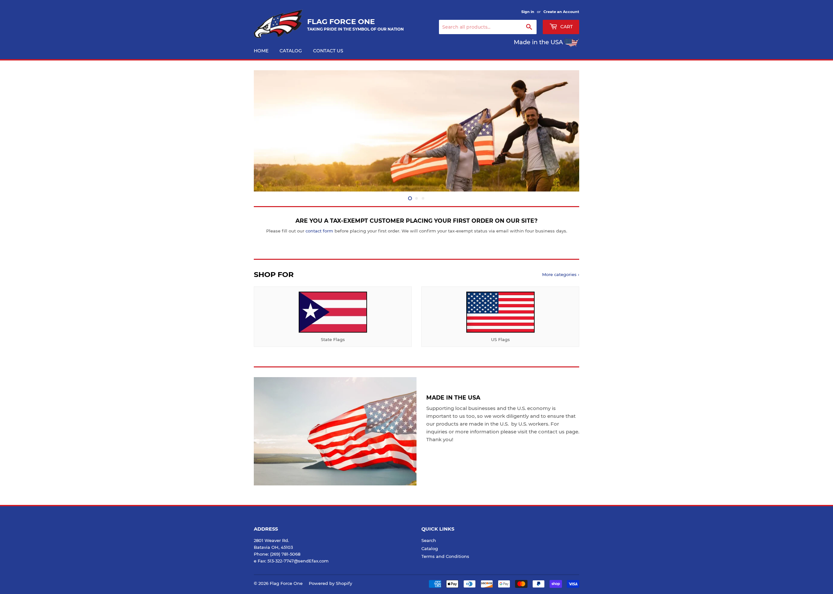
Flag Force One (286, 583)
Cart (566, 27)
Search (428, 540)
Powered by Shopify (330, 583)
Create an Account (561, 11)
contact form (319, 230)
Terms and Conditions (445, 556)
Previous (267, 130)
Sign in (527, 11)
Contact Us (328, 51)
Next (565, 130)
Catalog (291, 51)
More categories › (560, 274)
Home (261, 51)
